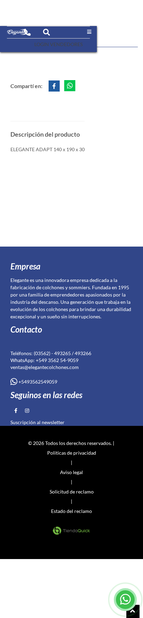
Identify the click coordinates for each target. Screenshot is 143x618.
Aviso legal (71, 472)
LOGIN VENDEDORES (58, 44)
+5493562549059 (37, 382)
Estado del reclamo (71, 511)
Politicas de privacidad (71, 453)
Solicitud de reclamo (72, 492)
